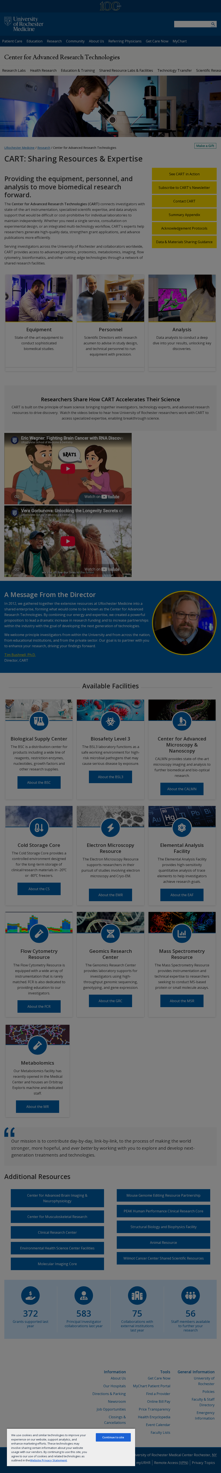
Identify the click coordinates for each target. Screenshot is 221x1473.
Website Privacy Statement (48, 1460)
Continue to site (113, 1437)
